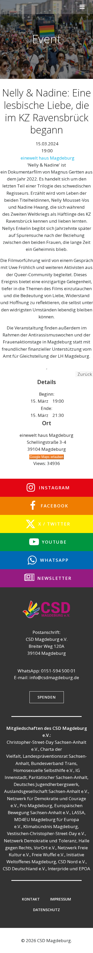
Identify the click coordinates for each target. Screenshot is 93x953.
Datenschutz (46, 909)
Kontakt (31, 899)
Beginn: (46, 394)
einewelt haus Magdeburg (47, 158)
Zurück (84, 374)
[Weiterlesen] (46, 368)
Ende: (46, 408)
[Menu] (82, 7)
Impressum (60, 899)
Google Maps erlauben (46, 457)
